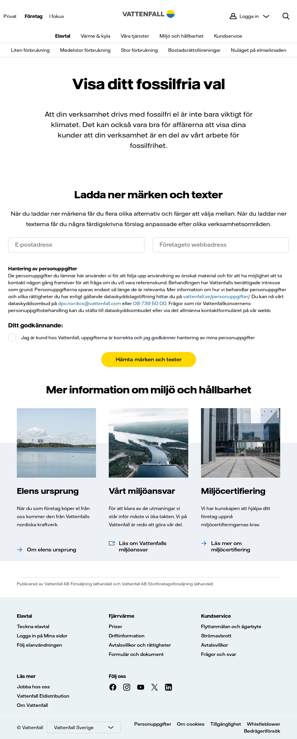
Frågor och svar (218, 654)
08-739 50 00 (149, 303)
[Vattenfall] (148, 16)
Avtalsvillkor (214, 645)
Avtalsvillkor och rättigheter (140, 645)
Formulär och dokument (136, 654)
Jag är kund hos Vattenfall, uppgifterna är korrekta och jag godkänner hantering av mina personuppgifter (137, 337)
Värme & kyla (95, 36)
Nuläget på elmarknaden (258, 50)
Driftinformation (126, 636)
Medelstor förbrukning (85, 50)
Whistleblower (263, 724)
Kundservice (228, 36)
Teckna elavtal (33, 626)
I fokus (56, 16)
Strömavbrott (216, 636)
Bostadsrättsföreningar (194, 50)
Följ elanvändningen (39, 645)
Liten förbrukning (30, 50)
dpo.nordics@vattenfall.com (89, 303)
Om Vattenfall (32, 705)
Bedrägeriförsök (262, 731)
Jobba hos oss (33, 687)
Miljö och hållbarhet (182, 36)
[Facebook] (112, 687)
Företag (33, 16)
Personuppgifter (152, 724)
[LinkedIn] (168, 687)
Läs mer (26, 676)
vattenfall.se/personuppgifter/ (216, 296)
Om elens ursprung (51, 549)
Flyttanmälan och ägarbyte (231, 626)
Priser (115, 626)
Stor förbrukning (139, 50)
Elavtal (62, 36)
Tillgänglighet (225, 724)
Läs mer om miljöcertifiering (230, 546)
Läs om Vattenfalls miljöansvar (142, 546)
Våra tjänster (135, 36)
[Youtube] (140, 687)
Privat (10, 16)
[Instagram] (126, 687)
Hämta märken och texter (149, 359)
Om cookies (190, 724)
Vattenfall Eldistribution (43, 696)
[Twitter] (154, 687)
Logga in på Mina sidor (42, 636)
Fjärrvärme (121, 616)
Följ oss (117, 676)
